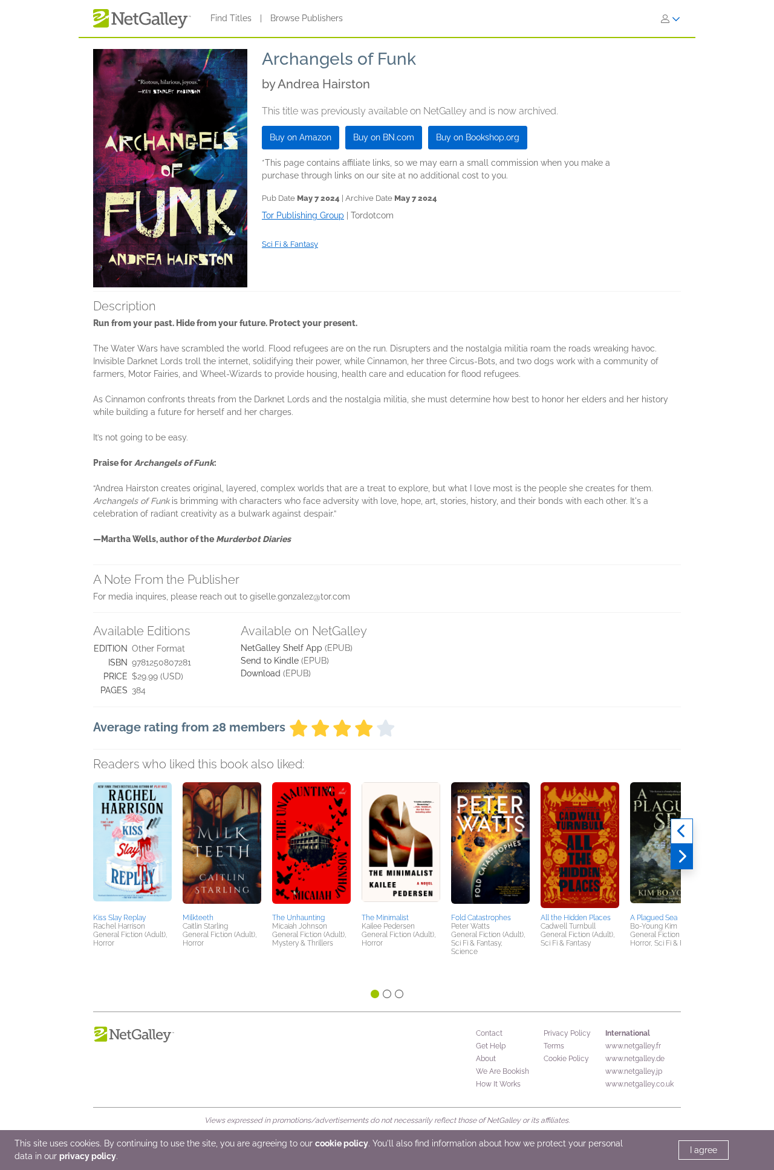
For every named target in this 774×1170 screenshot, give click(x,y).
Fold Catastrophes (481, 917)
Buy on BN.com (383, 137)
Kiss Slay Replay (119, 917)
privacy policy (87, 1156)
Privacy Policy (567, 1033)
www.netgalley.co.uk (639, 1084)
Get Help (491, 1046)
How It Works (498, 1084)
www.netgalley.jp (633, 1071)
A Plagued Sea (653, 917)
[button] (132, 845)
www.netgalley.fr (633, 1046)
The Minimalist (385, 917)
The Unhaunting (298, 917)
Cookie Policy (566, 1058)
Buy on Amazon (300, 137)
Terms (554, 1046)
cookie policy (341, 1143)
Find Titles (231, 18)
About (486, 1058)
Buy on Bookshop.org (477, 137)
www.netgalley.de (635, 1058)
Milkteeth (198, 917)
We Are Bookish (502, 1071)
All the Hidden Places (576, 917)
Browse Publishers (306, 18)
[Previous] (682, 831)
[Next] (682, 856)
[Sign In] (670, 18)
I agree (703, 1150)
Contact (489, 1033)
